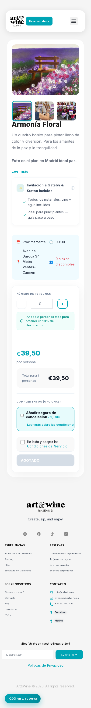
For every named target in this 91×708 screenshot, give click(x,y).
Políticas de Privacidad (45, 665)
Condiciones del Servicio (47, 446)
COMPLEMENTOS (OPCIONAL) (39, 401)
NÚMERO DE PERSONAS (34, 293)
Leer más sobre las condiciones (51, 424)
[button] (74, 21)
